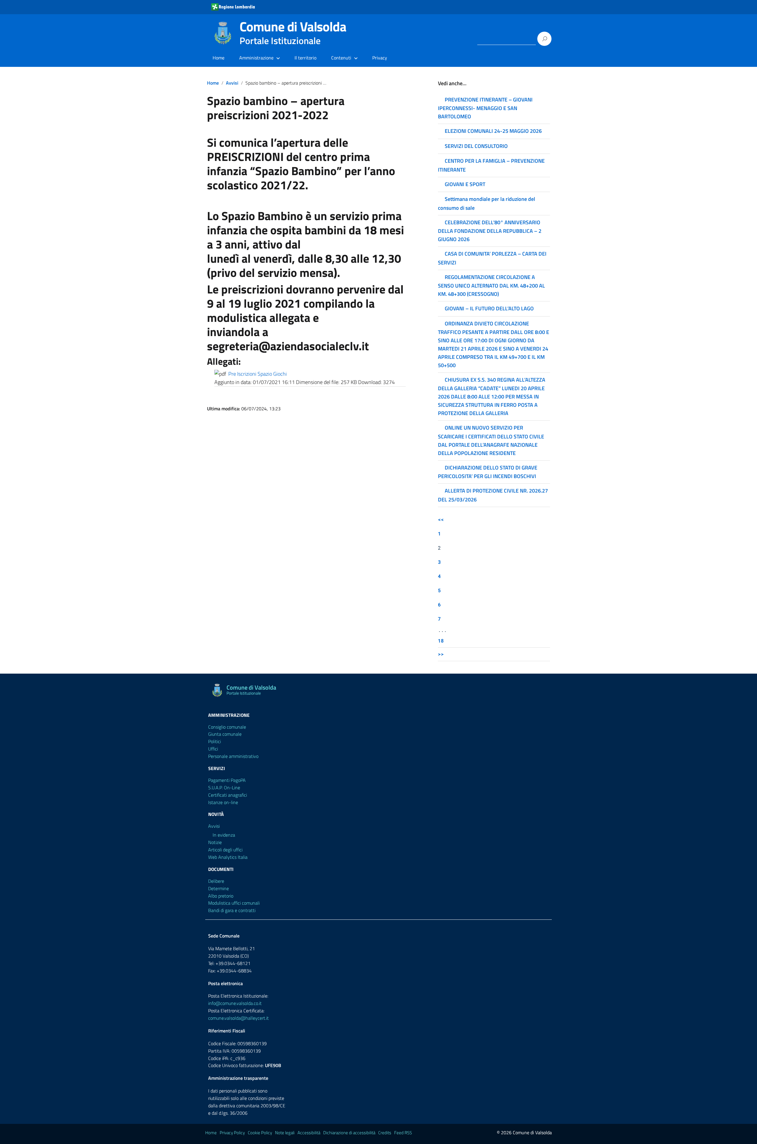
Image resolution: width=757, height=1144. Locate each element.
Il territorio (305, 57)
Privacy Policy (232, 1132)
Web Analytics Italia (228, 857)
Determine (218, 888)
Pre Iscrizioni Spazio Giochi (257, 374)
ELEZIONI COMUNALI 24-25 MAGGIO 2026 (493, 131)
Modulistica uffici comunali (234, 902)
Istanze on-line (223, 802)
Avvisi (232, 82)
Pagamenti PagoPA (227, 780)
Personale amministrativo (233, 756)
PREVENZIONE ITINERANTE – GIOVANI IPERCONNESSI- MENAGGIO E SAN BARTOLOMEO (485, 108)
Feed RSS (403, 1132)
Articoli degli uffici (225, 849)
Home (218, 57)
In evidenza (224, 834)
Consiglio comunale (227, 726)
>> (441, 654)
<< (441, 519)
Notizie (215, 842)
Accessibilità (308, 1132)
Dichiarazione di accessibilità (349, 1132)
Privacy (379, 57)
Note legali (285, 1132)
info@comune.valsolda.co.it (235, 1003)
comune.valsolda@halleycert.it (238, 1018)
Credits (384, 1132)
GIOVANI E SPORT (465, 184)
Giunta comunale (225, 734)
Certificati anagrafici (227, 794)
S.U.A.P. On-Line (224, 787)
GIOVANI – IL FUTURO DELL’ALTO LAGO (489, 308)
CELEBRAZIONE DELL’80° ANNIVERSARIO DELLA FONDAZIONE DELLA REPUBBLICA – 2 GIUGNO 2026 (489, 230)
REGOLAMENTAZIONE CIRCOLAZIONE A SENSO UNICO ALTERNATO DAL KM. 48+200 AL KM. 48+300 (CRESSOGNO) (491, 285)
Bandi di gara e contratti (231, 910)
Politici (214, 741)
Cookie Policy (260, 1132)
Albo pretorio (220, 895)
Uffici (213, 748)
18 (441, 641)
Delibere (216, 881)
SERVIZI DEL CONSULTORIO (476, 146)
